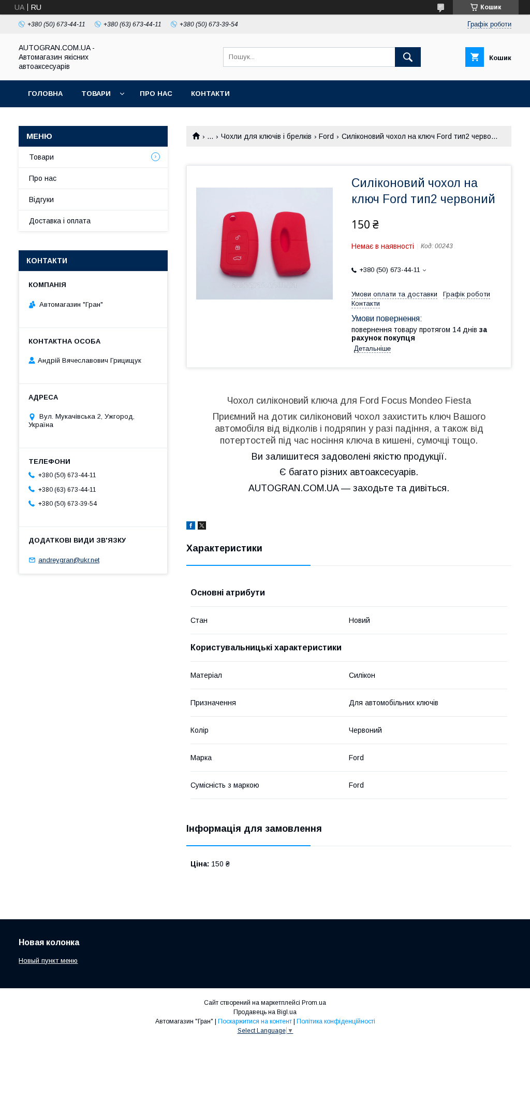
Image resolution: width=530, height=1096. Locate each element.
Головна (45, 93)
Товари (96, 93)
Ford (326, 136)
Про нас (156, 93)
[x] (202, 527)
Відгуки (41, 199)
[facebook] (190, 527)
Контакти (210, 93)
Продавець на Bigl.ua (265, 1012)
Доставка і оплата (60, 221)
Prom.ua (314, 1002)
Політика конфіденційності (336, 1021)
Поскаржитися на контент (255, 1021)
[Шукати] (408, 57)
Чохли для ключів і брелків (266, 136)
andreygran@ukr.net (68, 560)
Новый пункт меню (48, 960)
